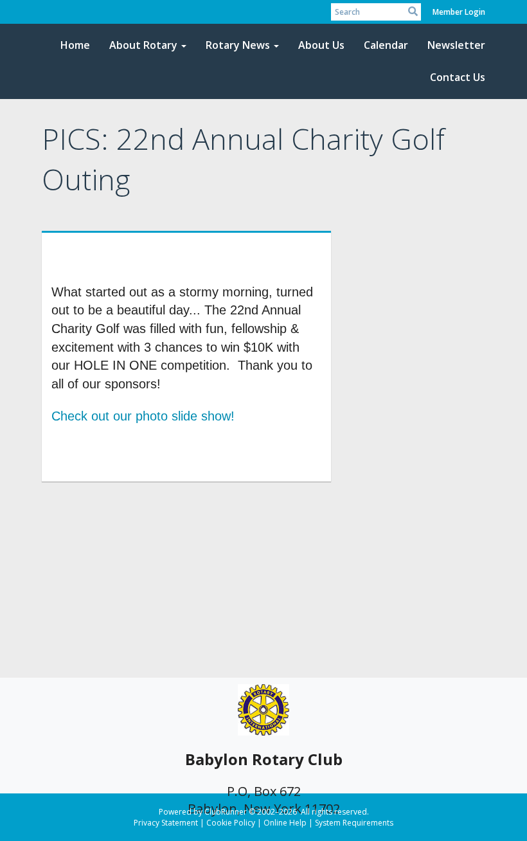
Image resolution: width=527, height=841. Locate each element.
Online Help (285, 822)
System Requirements (354, 822)
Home (75, 45)
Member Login (459, 11)
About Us (321, 45)
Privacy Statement (166, 822)
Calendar (386, 45)
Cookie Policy (230, 822)
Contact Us (457, 77)
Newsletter (456, 45)
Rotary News (238, 45)
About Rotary (143, 45)
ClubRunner (225, 811)
